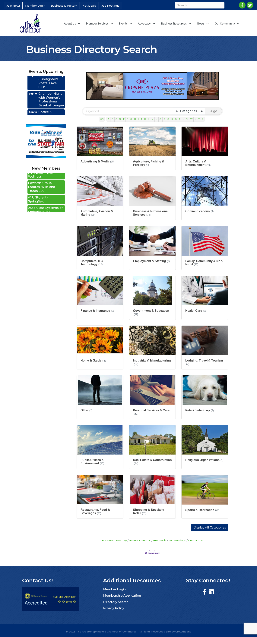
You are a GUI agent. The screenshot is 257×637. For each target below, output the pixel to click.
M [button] (152, 119)
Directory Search (115, 602)
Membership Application (122, 595)
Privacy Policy (113, 608)
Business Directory (64, 5)
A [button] (108, 119)
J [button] (141, 119)
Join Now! (13, 5)
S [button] (175, 119)
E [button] (124, 119)
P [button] (164, 119)
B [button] (112, 119)
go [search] (215, 111)
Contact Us (195, 540)
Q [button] (168, 119)
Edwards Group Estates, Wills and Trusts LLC (41, 175)
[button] (209, 527)
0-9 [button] (101, 119)
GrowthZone (183, 631)
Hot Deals (89, 5)
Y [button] (199, 119)
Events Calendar (140, 540)
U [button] (183, 119)
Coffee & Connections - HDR (49, 104)
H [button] (135, 119)
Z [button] (202, 119)
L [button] (148, 119)
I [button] (138, 119)
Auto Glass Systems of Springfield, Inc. (45, 198)
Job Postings (110, 5)
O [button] (160, 119)
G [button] (131, 119)
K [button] (145, 119)
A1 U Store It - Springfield (38, 187)
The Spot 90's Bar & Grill (43, 208)
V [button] (187, 119)
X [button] (195, 119)
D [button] (120, 119)
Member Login (35, 5)
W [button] (191, 119)
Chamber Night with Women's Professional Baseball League (51, 87)
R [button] (172, 119)
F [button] (127, 119)
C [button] (116, 119)
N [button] (156, 119)
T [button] (179, 119)
